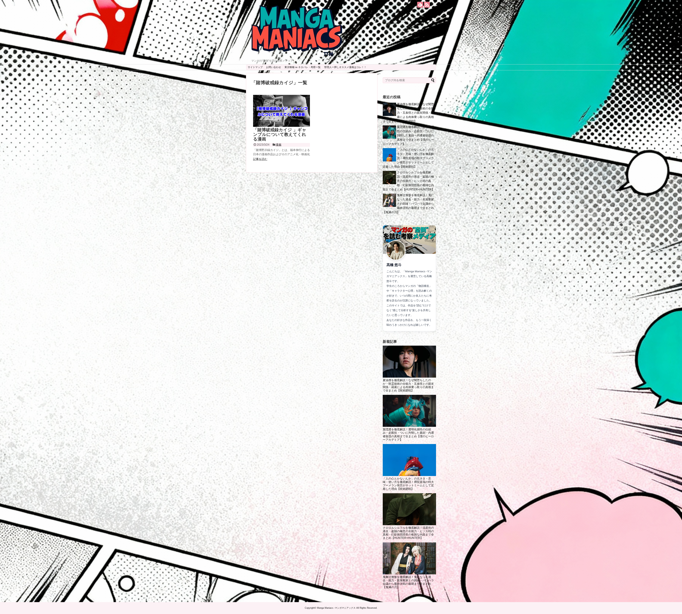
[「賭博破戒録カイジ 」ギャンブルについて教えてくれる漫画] (281, 111)
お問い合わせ (273, 67)
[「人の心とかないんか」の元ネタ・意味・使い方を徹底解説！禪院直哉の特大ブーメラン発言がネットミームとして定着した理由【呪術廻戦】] (409, 460)
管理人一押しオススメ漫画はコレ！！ (345, 67)
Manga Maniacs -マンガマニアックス (336, 608)
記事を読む (260, 159)
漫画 (278, 144)
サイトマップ (255, 67)
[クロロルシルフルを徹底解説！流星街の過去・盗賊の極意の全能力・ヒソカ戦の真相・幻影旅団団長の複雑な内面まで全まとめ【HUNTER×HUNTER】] (409, 509)
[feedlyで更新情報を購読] (420, 5)
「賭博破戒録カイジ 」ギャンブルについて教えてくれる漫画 (279, 134)
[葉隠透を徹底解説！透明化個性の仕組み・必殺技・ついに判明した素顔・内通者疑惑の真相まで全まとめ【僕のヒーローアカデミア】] (409, 411)
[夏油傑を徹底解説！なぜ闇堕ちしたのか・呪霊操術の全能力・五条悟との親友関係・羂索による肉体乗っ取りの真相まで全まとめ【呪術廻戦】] (409, 362)
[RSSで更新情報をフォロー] (427, 5)
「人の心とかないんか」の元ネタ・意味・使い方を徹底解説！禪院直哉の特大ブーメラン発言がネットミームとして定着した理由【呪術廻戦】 (408, 158)
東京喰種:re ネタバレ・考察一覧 (303, 67)
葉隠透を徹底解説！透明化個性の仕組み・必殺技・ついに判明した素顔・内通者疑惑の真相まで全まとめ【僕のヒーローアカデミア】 (408, 135)
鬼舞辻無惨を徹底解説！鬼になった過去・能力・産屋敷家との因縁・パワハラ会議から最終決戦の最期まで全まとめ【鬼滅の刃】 (408, 204)
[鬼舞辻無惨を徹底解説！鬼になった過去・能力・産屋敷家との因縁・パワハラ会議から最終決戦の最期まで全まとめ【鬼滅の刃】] (409, 558)
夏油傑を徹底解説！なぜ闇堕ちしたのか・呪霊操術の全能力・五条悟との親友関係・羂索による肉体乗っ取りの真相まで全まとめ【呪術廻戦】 (408, 113)
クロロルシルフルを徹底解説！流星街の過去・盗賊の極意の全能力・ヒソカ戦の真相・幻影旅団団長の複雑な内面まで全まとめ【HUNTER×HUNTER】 (408, 181)
